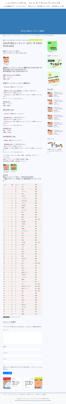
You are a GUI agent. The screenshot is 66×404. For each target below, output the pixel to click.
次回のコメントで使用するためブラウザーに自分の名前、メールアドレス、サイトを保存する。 (22, 368)
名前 (4, 346)
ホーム (5, 394)
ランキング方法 (11, 98)
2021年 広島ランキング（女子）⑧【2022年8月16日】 (58, 116)
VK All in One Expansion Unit (37, 400)
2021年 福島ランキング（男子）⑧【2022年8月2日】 (58, 124)
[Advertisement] (33, 18)
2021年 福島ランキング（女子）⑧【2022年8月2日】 (58, 132)
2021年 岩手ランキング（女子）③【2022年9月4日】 (58, 101)
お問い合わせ (22, 394)
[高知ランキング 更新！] (7, 381)
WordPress (21, 400)
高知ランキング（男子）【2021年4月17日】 (16, 383)
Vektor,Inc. (45, 400)
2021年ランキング (30, 394)
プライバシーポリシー (13, 394)
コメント (5, 329)
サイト (4, 359)
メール (5, 352)
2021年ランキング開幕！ (41, 394)
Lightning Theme (28, 400)
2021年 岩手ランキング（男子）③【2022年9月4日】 (58, 94)
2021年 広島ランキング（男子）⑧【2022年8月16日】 (58, 109)
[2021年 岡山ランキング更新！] (38, 381)
